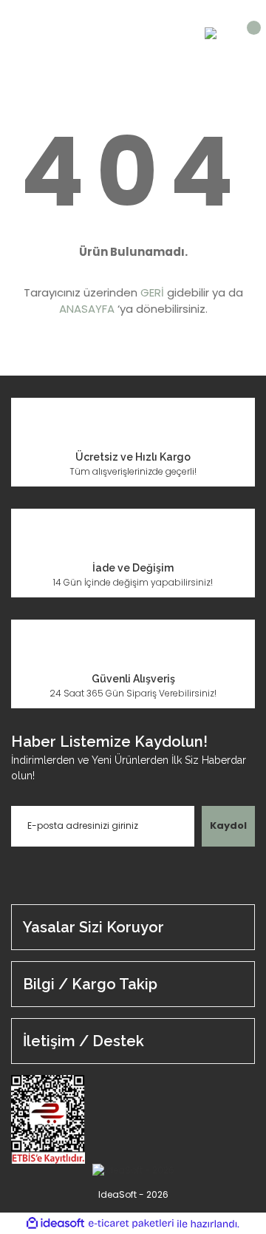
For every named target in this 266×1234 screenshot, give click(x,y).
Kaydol (228, 825)
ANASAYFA (87, 308)
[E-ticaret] (131, 1223)
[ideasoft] (55, 1224)
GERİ (152, 292)
